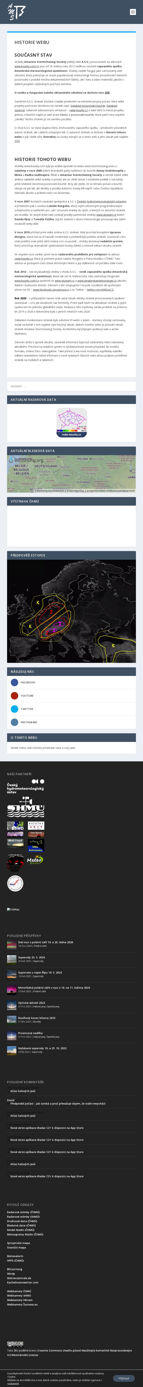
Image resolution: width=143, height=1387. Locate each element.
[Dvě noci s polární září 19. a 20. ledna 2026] (11, 944)
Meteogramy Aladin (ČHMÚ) (25, 1234)
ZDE (17, 141)
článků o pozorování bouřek (77, 114)
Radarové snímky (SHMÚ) (23, 1216)
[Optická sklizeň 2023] (11, 1005)
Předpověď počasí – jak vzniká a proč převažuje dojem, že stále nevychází (57, 1103)
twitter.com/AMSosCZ (100, 289)
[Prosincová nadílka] (11, 1035)
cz (37, 66)
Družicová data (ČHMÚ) (22, 1221)
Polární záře (40, 946)
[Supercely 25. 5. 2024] (11, 960)
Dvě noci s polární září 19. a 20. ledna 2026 (45, 942)
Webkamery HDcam (20, 1300)
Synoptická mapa (18, 1243)
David (10, 1100)
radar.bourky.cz (78, 110)
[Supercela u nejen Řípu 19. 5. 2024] (11, 975)
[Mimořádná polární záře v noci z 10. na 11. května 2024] (11, 990)
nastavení (13, 1383)
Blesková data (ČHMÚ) (21, 1225)
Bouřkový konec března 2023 (36, 1018)
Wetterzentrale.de (19, 1278)
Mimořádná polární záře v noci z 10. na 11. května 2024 (54, 987)
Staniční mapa (16, 1247)
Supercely (38, 961)
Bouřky (37, 1021)
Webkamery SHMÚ (19, 1295)
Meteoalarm (15, 1256)
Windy (11, 1273)
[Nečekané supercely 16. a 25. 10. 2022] (11, 1050)
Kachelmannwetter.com (22, 1282)
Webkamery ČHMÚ (19, 1291)
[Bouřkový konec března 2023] (11, 1020)
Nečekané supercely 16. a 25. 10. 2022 (42, 1048)
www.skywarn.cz (64, 280)
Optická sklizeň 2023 (31, 1003)
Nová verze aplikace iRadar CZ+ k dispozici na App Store (46, 1128)
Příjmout (124, 1378)
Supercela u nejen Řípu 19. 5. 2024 (40, 972)
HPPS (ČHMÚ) (15, 1260)
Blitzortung (14, 1269)
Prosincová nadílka (30, 1033)
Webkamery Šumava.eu (22, 1304)
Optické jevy (53, 1006)
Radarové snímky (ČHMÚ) (23, 1212)
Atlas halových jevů (22, 1091)
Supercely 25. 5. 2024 (31, 957)
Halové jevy (39, 1006)
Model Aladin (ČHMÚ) (20, 1230)
